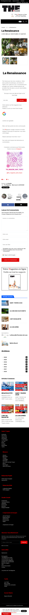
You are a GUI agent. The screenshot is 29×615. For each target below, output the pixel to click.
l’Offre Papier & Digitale (7, 478)
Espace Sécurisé (8, 596)
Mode (17, 410)
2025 (15, 359)
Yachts (3, 446)
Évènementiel (6, 520)
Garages (5, 458)
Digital (4, 521)
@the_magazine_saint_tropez (14, 173)
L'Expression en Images (8, 524)
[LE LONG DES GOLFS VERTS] (5, 311)
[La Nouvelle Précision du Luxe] (5, 335)
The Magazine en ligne (6, 0)
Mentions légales (5, 563)
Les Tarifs (6, 582)
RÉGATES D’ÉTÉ (7, 393)
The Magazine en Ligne (7, 557)
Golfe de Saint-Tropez (21, 384)
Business (4, 506)
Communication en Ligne (7, 559)
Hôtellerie (4, 503)
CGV (3, 564)
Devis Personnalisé (6, 565)
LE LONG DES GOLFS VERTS (18, 311)
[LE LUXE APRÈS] (5, 327)
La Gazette (9, 183)
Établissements (6, 517)
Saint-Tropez (6, 187)
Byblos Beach (14, 343)
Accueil (3, 27)
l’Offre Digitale (6, 489)
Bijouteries (5, 456)
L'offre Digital (5, 439)
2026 (15, 357)
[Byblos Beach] (5, 343)
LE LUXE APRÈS (14, 327)
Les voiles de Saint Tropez (6, 388)
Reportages (18, 388)
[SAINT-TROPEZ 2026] (5, 303)
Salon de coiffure (7, 466)
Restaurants (4, 445)
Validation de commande (10, 584)
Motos (4, 463)
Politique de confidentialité (8, 561)
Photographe (5, 556)
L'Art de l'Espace (6, 515)
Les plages (5, 459)
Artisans (4, 455)
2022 (15, 366)
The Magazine (7, 185)
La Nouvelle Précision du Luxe (18, 335)
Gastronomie (6, 518)
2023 (15, 364)
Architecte (4, 434)
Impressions (4, 480)
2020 (15, 371)
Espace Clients (16, 0)
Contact (22, 0)
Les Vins (3, 441)
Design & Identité (5, 507)
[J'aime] (2, 179)
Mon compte (7, 583)
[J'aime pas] (7, 179)
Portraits (3, 444)
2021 (15, 369)
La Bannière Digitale (7, 488)
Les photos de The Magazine (8, 570)
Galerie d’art (4, 437)
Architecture (4, 500)
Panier (5, 586)
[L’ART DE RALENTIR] (5, 319)
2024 (15, 362)
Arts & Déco (4, 435)
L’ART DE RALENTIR (15, 319)
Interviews (5, 460)
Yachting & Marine (6, 502)
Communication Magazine (7, 560)
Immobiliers (4, 438)
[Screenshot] (13, 60)
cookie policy (13, 612)
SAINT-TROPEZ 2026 (16, 303)
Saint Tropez (5, 390)
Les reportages (19, 386)
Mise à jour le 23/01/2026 (18, 185)
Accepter (24, 611)
